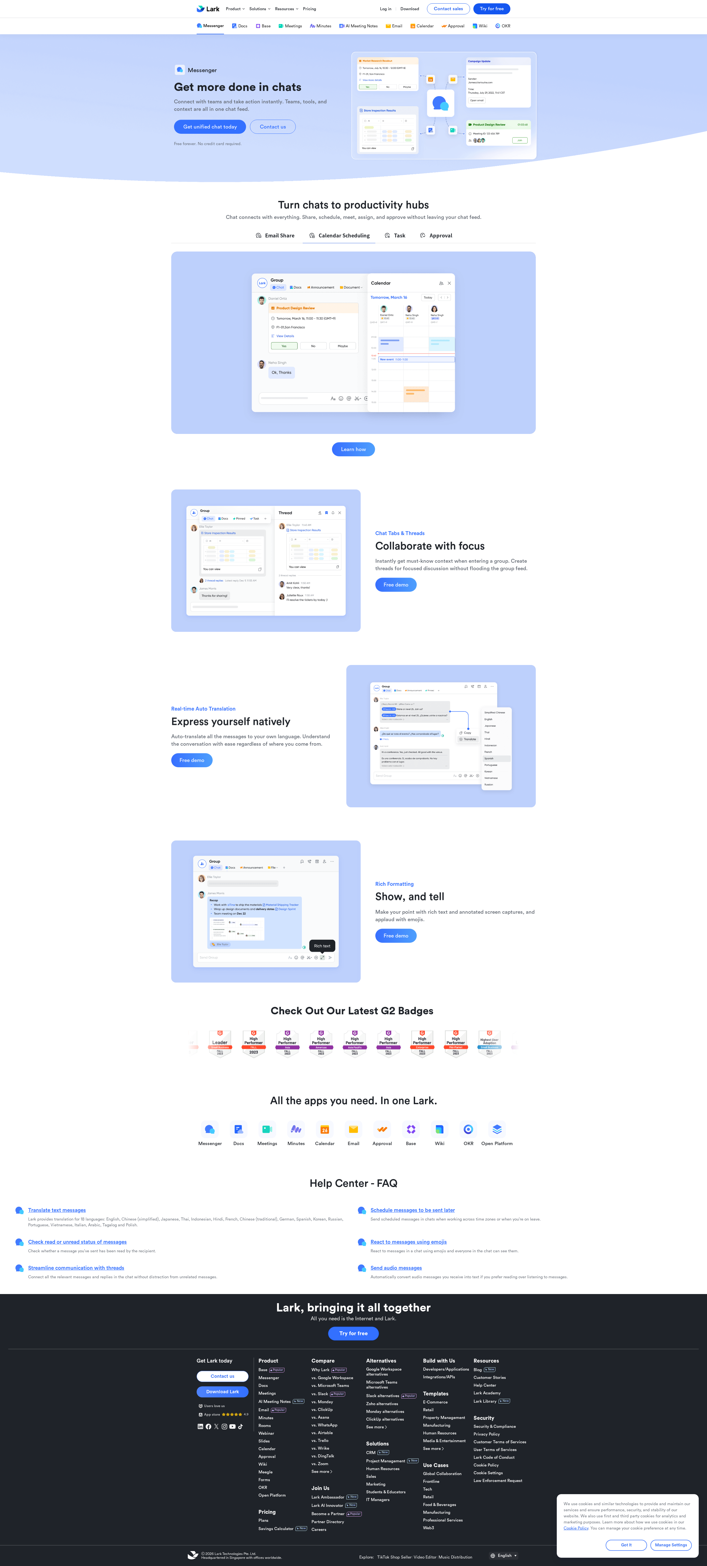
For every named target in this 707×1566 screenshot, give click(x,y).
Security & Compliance (495, 1426)
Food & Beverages (439, 1504)
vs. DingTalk (323, 1456)
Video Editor (425, 1557)
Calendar (267, 1449)
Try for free (353, 1334)
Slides (264, 1441)
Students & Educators (386, 1492)
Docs (263, 1385)
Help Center (485, 1385)
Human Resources (383, 1469)
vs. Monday (322, 1402)
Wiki (262, 1464)
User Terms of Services (495, 1449)
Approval (267, 1456)
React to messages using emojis (409, 1242)
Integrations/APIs (439, 1377)
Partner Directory (328, 1522)
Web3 (428, 1528)
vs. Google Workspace (332, 1378)
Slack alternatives (382, 1396)
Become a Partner (328, 1514)
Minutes (265, 1418)
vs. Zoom (320, 1464)
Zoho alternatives (382, 1404)
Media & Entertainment (444, 1441)
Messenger (268, 1378)
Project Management (385, 1461)
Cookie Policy (486, 1465)
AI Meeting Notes (274, 1401)
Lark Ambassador (328, 1497)
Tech (427, 1489)
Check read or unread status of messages (77, 1242)
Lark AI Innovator (327, 1505)
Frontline (431, 1481)
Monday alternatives (385, 1411)
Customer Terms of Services (500, 1442)
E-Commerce (435, 1402)
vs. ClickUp (322, 1409)
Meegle (265, 1472)
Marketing (376, 1484)
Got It (626, 1545)
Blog (478, 1370)
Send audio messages (396, 1268)
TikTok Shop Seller (394, 1557)
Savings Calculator (276, 1528)
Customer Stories (490, 1377)
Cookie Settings (488, 1473)
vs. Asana (320, 1417)
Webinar (266, 1433)
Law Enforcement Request (498, 1480)
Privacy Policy (487, 1434)
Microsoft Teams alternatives (381, 1385)
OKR (262, 1487)
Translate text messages (57, 1210)
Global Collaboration (442, 1473)
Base (262, 1370)
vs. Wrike (320, 1448)
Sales (371, 1476)
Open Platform (272, 1495)
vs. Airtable (322, 1433)
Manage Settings (671, 1545)
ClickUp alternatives (385, 1419)
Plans (263, 1520)
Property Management (444, 1417)
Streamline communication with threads (76, 1268)
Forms (264, 1480)
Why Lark (320, 1370)
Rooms (264, 1425)
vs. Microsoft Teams (330, 1385)
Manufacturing (436, 1425)
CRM (371, 1452)
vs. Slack (320, 1394)
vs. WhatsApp (324, 1425)
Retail (428, 1410)
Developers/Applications (446, 1369)
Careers (319, 1529)
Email (263, 1410)
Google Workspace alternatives (384, 1372)
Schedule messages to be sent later (413, 1210)
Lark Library (485, 1401)
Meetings (267, 1393)
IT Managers (378, 1499)
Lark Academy (487, 1393)
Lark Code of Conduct (494, 1457)
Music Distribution (455, 1557)
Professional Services (443, 1520)
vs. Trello (320, 1440)
